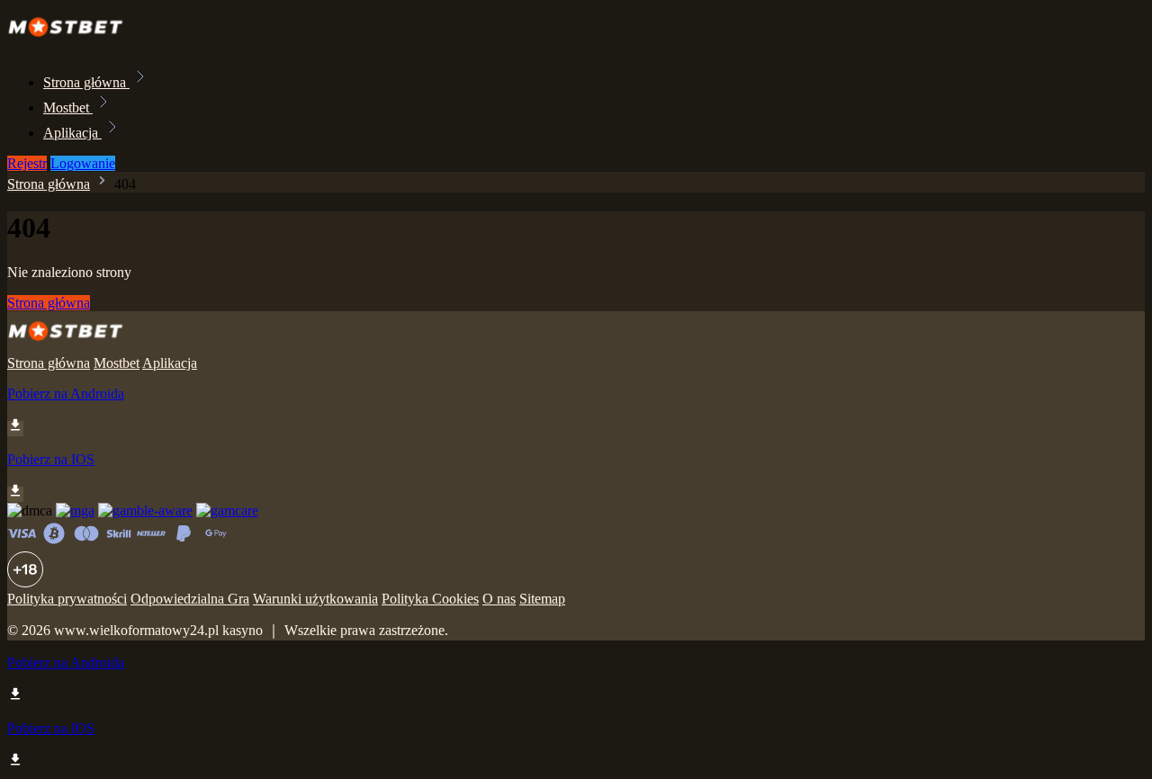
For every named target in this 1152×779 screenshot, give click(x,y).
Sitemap (542, 598)
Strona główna (86, 82)
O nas (499, 598)
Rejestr (27, 163)
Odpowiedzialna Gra (189, 598)
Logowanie (82, 163)
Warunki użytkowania (315, 598)
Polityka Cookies (430, 598)
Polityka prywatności (67, 598)
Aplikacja (72, 132)
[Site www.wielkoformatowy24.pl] (71, 42)
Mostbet (68, 107)
